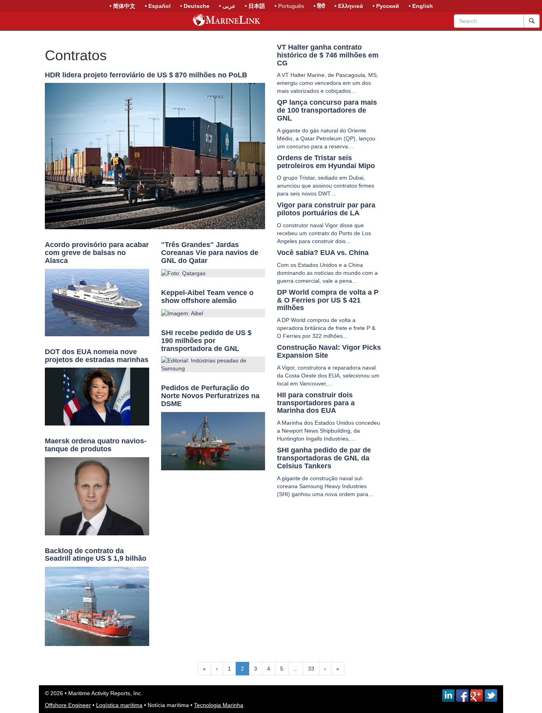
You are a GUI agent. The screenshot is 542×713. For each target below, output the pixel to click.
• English (421, 6)
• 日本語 (255, 6)
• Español (158, 6)
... (295, 668)
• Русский (386, 6)
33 (311, 668)
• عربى (227, 6)
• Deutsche (194, 6)
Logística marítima (119, 705)
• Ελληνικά (348, 6)
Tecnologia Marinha (218, 705)
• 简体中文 (122, 6)
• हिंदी (319, 6)
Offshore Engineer (68, 705)
